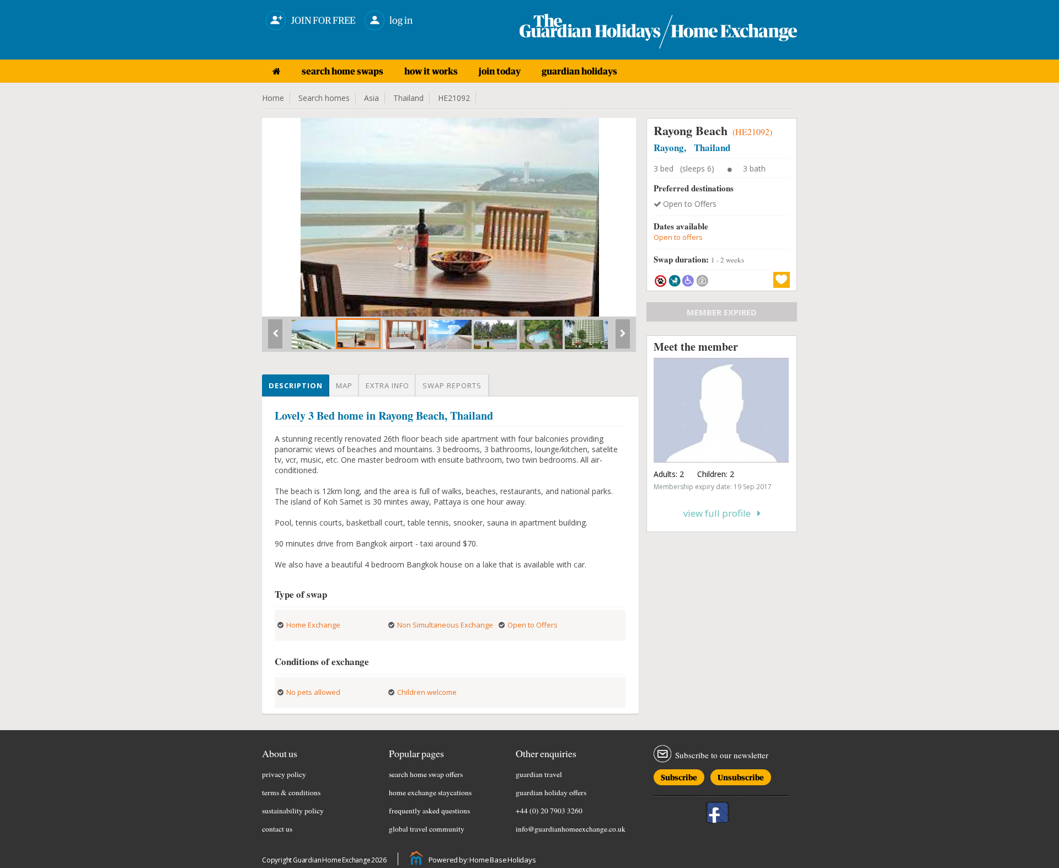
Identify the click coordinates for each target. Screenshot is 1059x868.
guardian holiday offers (551, 792)
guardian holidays (579, 71)
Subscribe (679, 775)
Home (273, 98)
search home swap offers (426, 774)
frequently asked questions (429, 811)
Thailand (408, 98)
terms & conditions (291, 792)
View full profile (720, 513)
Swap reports (452, 385)
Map (344, 385)
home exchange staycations (430, 792)
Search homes (324, 98)
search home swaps (342, 71)
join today (500, 71)
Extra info (387, 385)
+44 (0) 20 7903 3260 (549, 811)
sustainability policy (293, 811)
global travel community (426, 829)
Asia (371, 98)
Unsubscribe (740, 775)
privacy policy (284, 774)
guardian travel (539, 774)
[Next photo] (623, 338)
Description (296, 385)
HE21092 (454, 98)
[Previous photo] (275, 338)
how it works (431, 71)
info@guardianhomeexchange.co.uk (570, 829)
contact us (277, 829)
